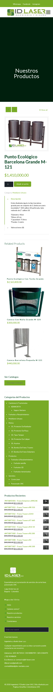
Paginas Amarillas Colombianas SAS (26, 687)
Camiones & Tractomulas (18, 403)
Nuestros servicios (14, 617)
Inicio (9, 605)
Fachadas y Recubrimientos (19, 414)
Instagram (36, 4)
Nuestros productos (14, 613)
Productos (12, 456)
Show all (44, 110)
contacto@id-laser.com (25, 659)
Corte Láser (15, 479)
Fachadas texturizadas (22, 472)
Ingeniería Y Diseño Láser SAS (22, 684)
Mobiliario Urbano (19, 193)
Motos (11, 423)
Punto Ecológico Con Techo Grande (25, 279)
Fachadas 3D (19, 467)
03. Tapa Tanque (17, 435)
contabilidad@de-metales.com (16, 666)
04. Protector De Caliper (20, 439)
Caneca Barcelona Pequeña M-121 (24, 360)
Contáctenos (12, 621)
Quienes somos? (13, 609)
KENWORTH (16, 407)
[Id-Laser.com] (26, 12)
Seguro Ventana (20, 410)
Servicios (12, 476)
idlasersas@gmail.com (13, 663)
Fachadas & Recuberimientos (22, 460)
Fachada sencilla (20, 463)
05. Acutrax (15, 443)
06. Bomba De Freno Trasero (22, 448)
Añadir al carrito (22, 184)
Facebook (26, 4)
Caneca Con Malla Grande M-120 (24, 320)
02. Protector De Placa (19, 431)
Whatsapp (17, 4)
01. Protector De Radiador (21, 426)
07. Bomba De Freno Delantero (23, 452)
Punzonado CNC (17, 484)
